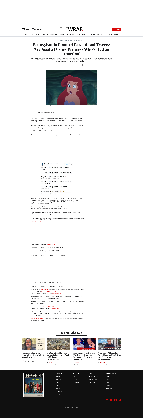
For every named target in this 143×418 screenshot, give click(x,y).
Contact (58, 382)
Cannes (108, 376)
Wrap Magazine (111, 373)
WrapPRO (53, 34)
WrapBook (59, 394)
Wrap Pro (75, 373)
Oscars (108, 385)
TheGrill (61, 34)
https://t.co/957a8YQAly (37, 221)
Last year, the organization (37, 318)
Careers (58, 385)
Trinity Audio (46, 112)
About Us (58, 376)
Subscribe (116, 29)
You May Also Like (71, 332)
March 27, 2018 (51, 244)
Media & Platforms (70, 40)
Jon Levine (57, 65)
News (26, 34)
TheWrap (59, 373)
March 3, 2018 (55, 308)
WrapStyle (70, 34)
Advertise (58, 379)
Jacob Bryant (77, 362)
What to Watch (81, 34)
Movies (37, 34)
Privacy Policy (93, 379)
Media (116, 34)
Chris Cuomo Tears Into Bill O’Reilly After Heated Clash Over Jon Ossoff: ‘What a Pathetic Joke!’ (84, 356)
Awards (45, 34)
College (108, 379)
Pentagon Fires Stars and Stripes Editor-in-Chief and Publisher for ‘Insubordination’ (58, 356)
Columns (92, 34)
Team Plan (75, 379)
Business (109, 34)
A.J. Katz (33, 360)
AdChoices (92, 382)
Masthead (58, 388)
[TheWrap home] (71, 29)
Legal (91, 373)
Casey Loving (26, 360)
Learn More (75, 382)
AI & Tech (100, 34)
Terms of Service (93, 376)
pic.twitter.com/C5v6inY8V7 (49, 291)
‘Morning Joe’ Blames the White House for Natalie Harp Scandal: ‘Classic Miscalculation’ (109, 356)
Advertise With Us (110, 388)
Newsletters (38, 29)
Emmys (108, 382)
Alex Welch (102, 362)
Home (61, 40)
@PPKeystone (44, 289)
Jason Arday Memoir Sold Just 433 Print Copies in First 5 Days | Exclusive (33, 355)
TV (32, 34)
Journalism (80, 40)
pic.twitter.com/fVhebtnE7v (47, 307)
